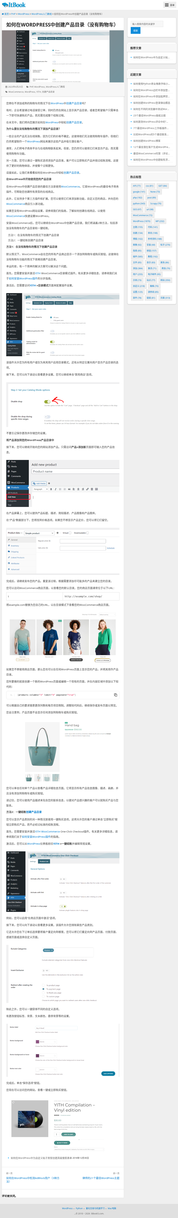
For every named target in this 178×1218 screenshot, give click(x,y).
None (155, 191)
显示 (151, 262)
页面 (165, 297)
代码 (153, 227)
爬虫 (166, 268)
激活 (152, 268)
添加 (138, 268)
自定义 (139, 286)
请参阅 (153, 291)
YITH (38, 91)
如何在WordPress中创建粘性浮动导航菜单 (151, 159)
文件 (137, 262)
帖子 (165, 244)
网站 (165, 280)
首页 (6, 13)
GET (163, 185)
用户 (138, 274)
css (149, 185)
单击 (153, 233)
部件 (137, 297)
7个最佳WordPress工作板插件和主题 (151, 128)
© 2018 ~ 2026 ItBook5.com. (90, 1213)
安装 (151, 244)
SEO (137, 209)
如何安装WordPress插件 (23, 278)
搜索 (135, 30)
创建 (138, 233)
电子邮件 (154, 274)
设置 (138, 291)
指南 (137, 250)
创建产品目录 (48, 91)
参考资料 (155, 238)
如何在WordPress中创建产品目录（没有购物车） (62, 24)
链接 (151, 297)
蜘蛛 (154, 286)
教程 (153, 256)
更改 (164, 262)
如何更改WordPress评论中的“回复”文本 (151, 121)
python (139, 203)
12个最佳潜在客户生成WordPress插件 (151, 147)
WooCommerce (16, 91)
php (137, 197)
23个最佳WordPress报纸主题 (149, 115)
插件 (138, 256)
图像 (137, 244)
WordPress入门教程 (41, 13)
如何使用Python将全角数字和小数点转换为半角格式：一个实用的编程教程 (151, 83)
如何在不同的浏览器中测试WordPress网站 (151, 109)
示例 (137, 280)
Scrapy (155, 203)
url (150, 209)
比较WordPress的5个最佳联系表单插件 (151, 134)
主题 (138, 227)
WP (160, 221)
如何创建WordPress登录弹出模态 (151, 102)
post (151, 197)
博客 (138, 238)
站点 (151, 280)
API (137, 185)
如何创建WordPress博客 (146, 140)
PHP (13, 13)
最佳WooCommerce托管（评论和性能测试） (151, 153)
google (139, 191)
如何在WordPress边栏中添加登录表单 (151, 90)
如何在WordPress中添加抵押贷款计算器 (151, 96)
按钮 (151, 250)
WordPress (23, 13)
